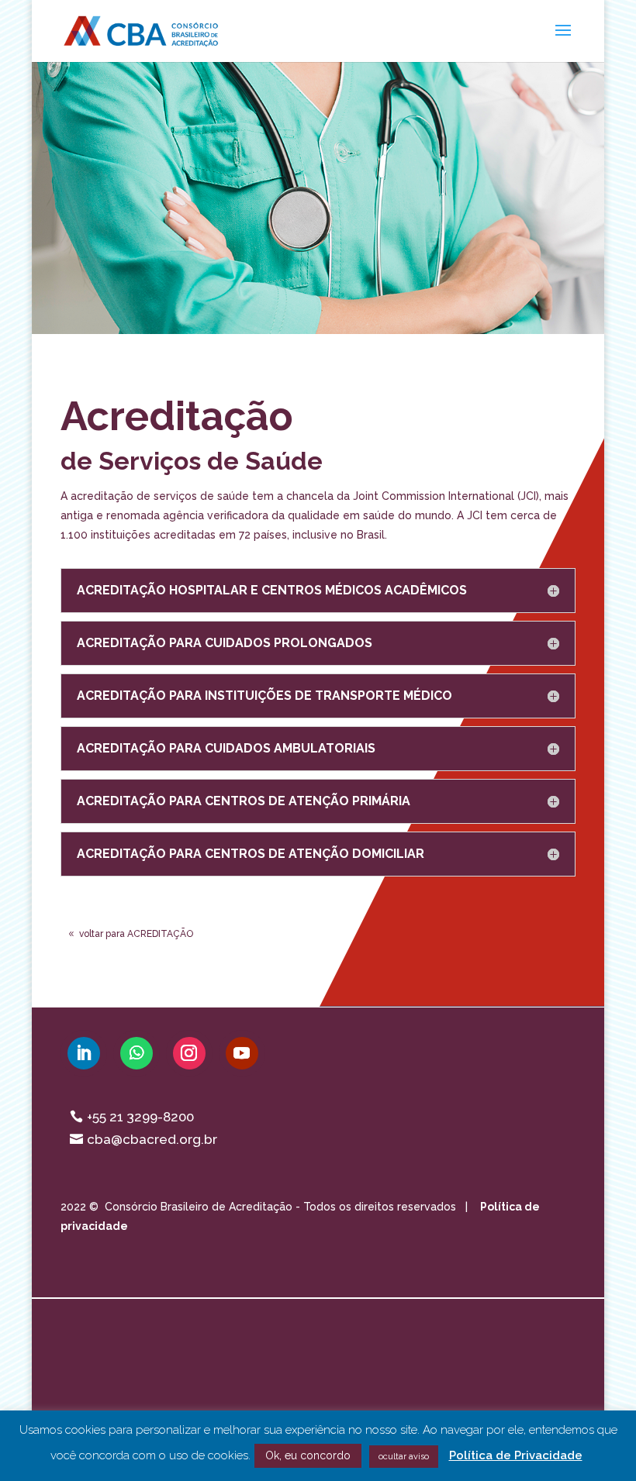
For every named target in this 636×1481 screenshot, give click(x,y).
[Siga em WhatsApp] (136, 1053)
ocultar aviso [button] (403, 1457)
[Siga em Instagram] (189, 1053)
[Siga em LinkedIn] (83, 1053)
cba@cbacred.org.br (152, 1139)
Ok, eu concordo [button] (308, 1455)
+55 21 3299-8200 (140, 1117)
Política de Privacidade (515, 1455)
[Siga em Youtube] (242, 1053)
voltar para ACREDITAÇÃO (136, 933)
